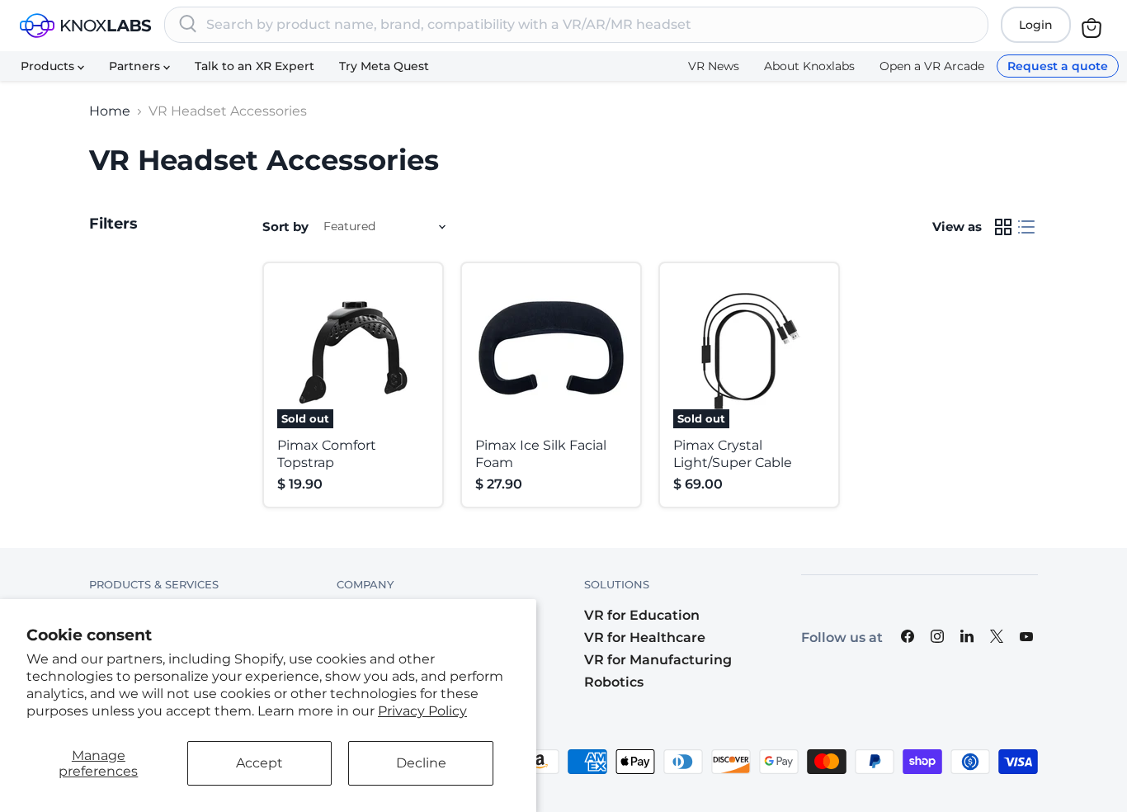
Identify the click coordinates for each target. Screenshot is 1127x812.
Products (49, 66)
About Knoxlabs (809, 66)
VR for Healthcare (644, 637)
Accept (259, 763)
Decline (421, 763)
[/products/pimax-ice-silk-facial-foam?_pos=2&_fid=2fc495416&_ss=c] (551, 352)
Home (109, 111)
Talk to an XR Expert (254, 66)
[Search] (188, 24)
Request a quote (1057, 66)
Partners (136, 66)
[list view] (1026, 226)
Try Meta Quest (384, 66)
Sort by (285, 227)
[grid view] (1003, 226)
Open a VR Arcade (931, 66)
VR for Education (642, 615)
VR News (713, 66)
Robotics (614, 682)
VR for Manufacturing (658, 660)
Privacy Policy (422, 711)
